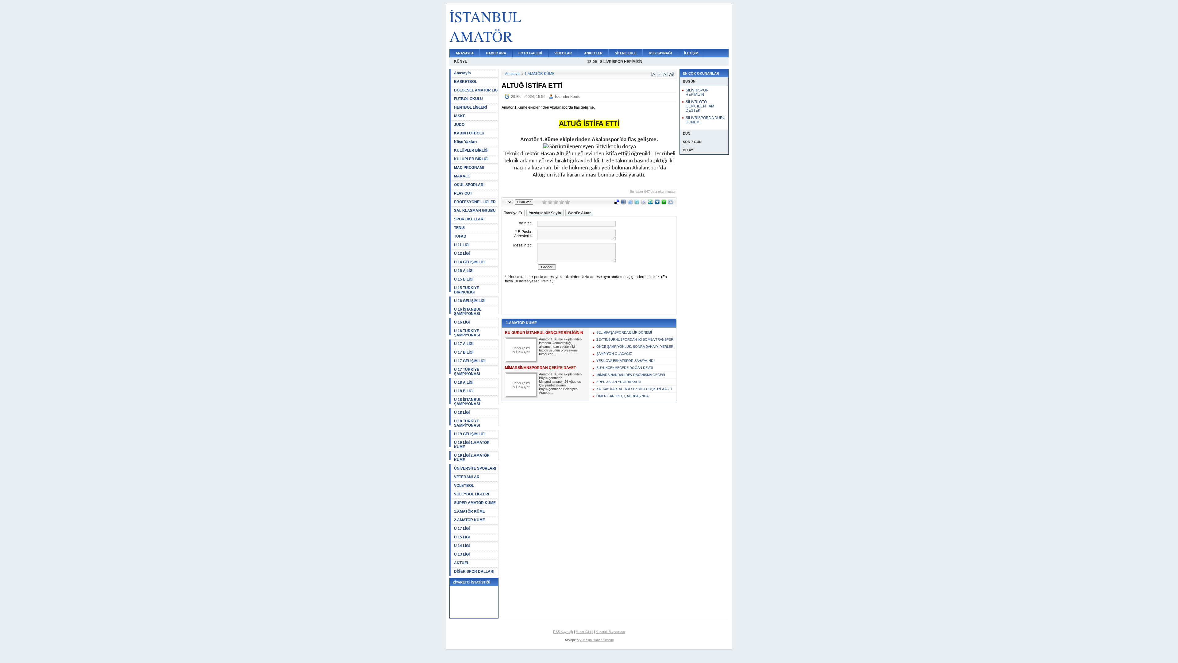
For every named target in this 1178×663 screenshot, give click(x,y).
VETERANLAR (466, 477)
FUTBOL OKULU (468, 99)
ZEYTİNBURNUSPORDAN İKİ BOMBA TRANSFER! (635, 339)
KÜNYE (460, 61)
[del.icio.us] (616, 203)
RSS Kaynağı (563, 632)
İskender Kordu (567, 97)
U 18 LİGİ (462, 412)
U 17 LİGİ (462, 528)
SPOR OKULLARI (469, 219)
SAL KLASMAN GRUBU (475, 210)
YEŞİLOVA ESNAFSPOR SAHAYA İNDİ (625, 361)
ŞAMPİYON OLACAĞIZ (614, 353)
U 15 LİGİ (462, 537)
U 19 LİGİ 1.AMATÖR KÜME (472, 444)
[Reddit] (670, 203)
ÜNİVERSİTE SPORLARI (475, 468)
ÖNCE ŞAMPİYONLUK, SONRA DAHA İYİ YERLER (634, 346)
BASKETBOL (465, 81)
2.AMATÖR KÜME (469, 520)
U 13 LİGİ (462, 554)
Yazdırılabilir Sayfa (545, 213)
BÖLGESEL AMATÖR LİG (476, 90)
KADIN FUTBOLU (469, 133)
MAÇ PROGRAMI (469, 167)
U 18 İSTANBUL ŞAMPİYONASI (467, 401)
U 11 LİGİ (461, 245)
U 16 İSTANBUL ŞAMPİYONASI (467, 311)
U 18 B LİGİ (463, 391)
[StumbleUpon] (650, 203)
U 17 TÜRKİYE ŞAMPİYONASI (467, 371)
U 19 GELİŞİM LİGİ (469, 434)
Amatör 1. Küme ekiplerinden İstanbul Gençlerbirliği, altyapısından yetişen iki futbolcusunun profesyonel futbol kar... (560, 346)
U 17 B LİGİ (463, 352)
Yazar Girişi (584, 632)
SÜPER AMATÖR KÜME (475, 503)
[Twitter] (636, 203)
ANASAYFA (465, 53)
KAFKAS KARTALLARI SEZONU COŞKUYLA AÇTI (634, 389)
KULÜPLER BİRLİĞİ (471, 150)
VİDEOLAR (563, 53)
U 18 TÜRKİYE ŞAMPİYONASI (467, 423)
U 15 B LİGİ (463, 279)
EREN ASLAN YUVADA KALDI (618, 382)
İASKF (459, 116)
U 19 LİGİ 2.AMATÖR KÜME (472, 457)
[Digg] (657, 203)
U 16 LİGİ (462, 322)
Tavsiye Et (513, 213)
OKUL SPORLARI (469, 185)
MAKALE (462, 176)
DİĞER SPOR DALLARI (474, 571)
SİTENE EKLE (626, 53)
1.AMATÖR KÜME (469, 511)
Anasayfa (462, 73)
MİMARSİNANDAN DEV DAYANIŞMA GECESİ (630, 375)
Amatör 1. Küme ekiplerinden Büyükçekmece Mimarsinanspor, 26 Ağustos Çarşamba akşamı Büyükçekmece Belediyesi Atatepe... (560, 383)
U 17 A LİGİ (463, 344)
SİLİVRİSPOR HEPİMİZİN (697, 92)
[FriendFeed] (630, 203)
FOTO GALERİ (530, 53)
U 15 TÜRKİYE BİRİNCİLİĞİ (466, 290)
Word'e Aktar (579, 213)
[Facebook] (623, 203)
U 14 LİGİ (462, 546)
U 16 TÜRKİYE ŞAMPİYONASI (467, 333)
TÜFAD (460, 236)
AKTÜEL (461, 563)
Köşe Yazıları (465, 142)
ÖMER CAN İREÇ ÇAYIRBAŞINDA (622, 396)
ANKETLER (593, 53)
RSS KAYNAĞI (660, 53)
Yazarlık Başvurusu (610, 632)
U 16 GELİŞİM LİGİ (469, 301)
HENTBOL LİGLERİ (470, 107)
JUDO (459, 124)
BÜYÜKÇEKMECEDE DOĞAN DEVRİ (624, 368)
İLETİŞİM (691, 53)
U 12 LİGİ (462, 253)
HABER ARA (496, 53)
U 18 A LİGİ (463, 382)
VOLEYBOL (464, 485)
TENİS (459, 228)
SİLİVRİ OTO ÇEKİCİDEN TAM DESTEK (700, 106)
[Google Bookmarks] (643, 203)
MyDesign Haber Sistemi (595, 640)
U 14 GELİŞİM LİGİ (469, 262)
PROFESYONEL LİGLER (475, 202)
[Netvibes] (663, 203)
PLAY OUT (463, 193)
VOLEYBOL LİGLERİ (471, 494)
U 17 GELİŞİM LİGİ (469, 361)
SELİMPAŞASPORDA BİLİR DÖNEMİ (624, 332)
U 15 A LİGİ (463, 271)
